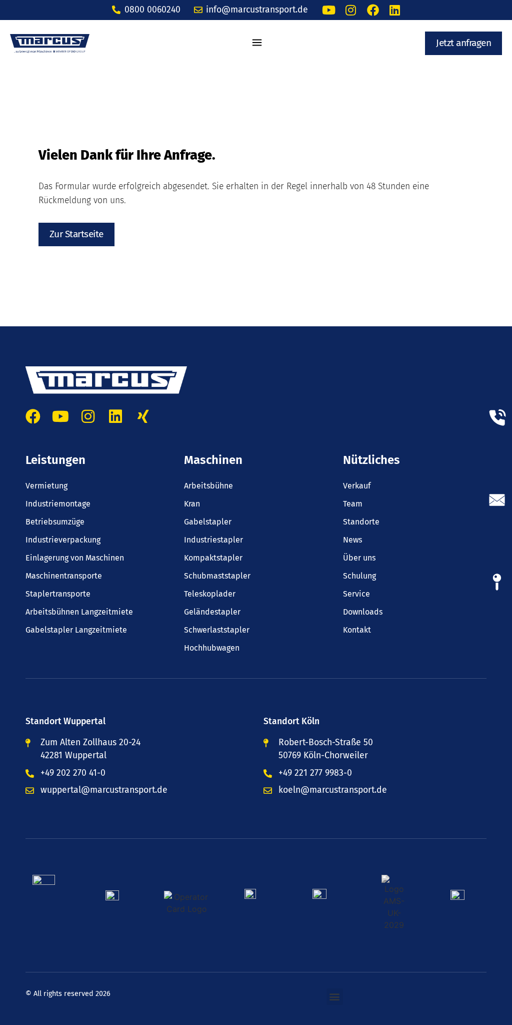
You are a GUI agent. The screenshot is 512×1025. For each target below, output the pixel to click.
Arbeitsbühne (208, 486)
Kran (192, 504)
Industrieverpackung (63, 540)
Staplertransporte (58, 594)
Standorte (361, 522)
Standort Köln (292, 721)
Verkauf (356, 486)
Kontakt (357, 630)
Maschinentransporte (64, 576)
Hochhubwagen (212, 648)
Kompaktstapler (213, 558)
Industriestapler (213, 540)
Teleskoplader (210, 594)
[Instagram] (351, 10)
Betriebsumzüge (55, 522)
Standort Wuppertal (66, 721)
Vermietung (47, 486)
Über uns (359, 558)
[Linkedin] (395, 10)
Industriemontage (58, 504)
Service (356, 594)
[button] (257, 44)
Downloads (362, 612)
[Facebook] (373, 10)
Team (352, 504)
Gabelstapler (208, 522)
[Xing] (143, 416)
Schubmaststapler (217, 576)
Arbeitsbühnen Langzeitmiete (79, 612)
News (352, 540)
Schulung (359, 576)
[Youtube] (329, 10)
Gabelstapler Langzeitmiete (76, 630)
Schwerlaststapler (217, 630)
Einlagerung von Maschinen (75, 558)
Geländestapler (212, 612)
